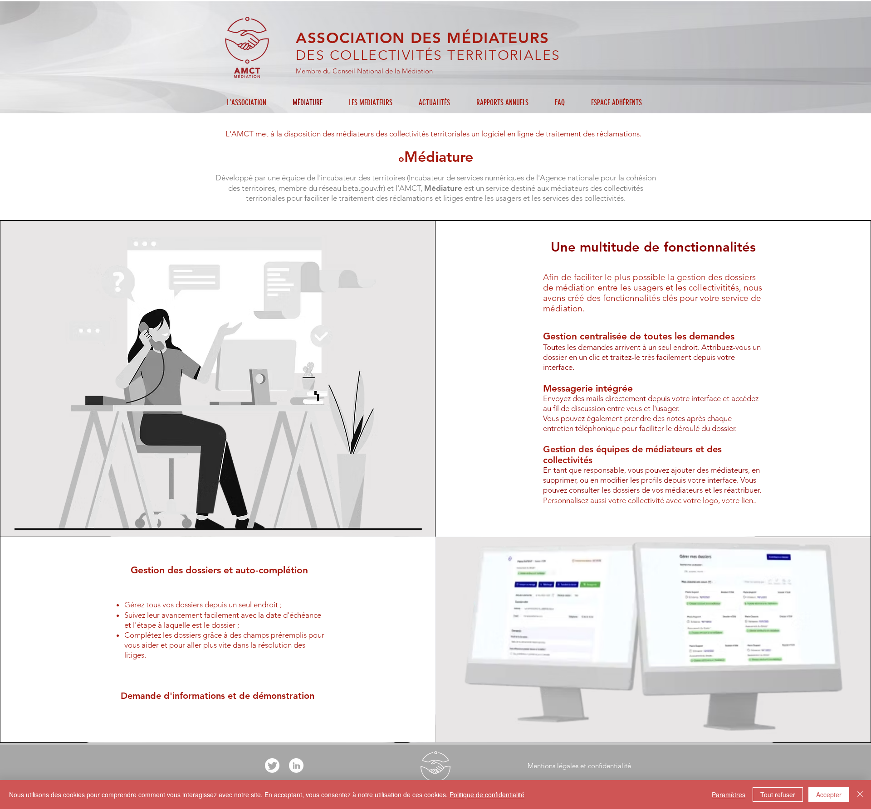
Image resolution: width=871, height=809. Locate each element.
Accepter (829, 794)
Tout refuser (777, 794)
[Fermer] (860, 794)
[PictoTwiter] (272, 765)
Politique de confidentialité (487, 794)
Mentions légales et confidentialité (579, 765)
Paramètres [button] (728, 794)
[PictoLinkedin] (296, 765)
